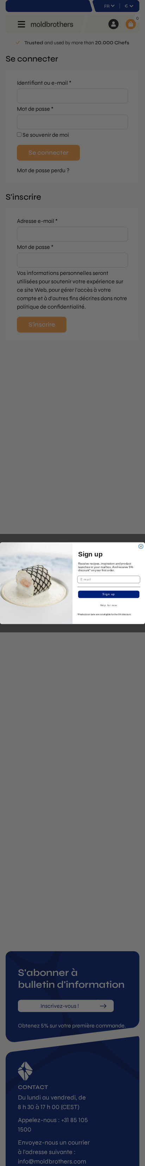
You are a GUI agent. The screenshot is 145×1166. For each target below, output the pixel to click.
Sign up (108, 594)
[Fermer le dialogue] (141, 546)
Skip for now (108, 605)
